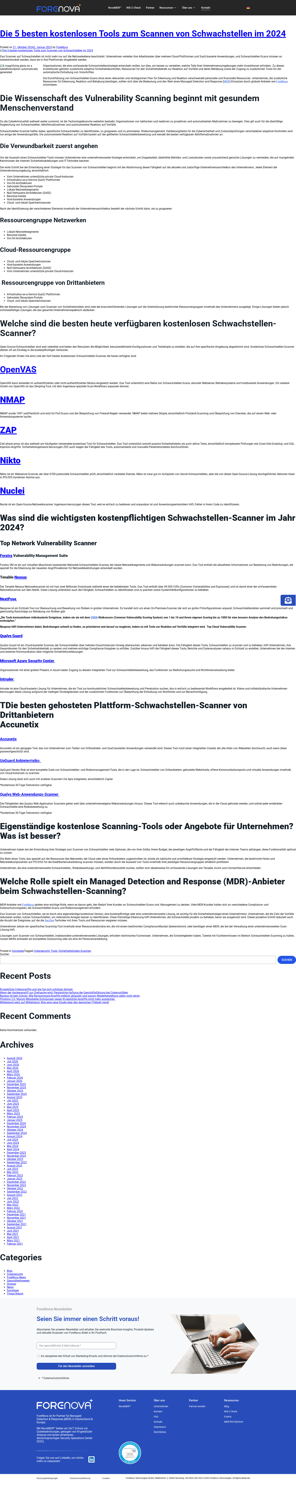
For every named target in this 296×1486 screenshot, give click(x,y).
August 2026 (14, 1058)
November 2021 (16, 1217)
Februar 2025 (15, 1116)
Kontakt (205, 7)
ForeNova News (16, 1277)
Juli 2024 (12, 1139)
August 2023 (14, 1165)
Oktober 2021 (15, 1221)
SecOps (49, 920)
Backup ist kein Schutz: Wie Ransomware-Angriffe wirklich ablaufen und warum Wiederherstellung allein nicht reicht (70, 995)
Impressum (160, 1427)
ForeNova (62, 47)
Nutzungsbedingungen (47, 1478)
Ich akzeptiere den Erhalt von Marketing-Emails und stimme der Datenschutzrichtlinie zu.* (94, 1356)
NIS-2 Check (133, 7)
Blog (9, 1270)
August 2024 (14, 1136)
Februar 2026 (15, 1077)
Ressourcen (166, 7)
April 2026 (13, 1071)
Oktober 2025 (15, 1090)
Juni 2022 (13, 1201)
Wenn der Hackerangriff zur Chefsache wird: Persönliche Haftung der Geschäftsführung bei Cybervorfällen (64, 992)
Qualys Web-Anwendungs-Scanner (29, 794)
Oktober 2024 (15, 1129)
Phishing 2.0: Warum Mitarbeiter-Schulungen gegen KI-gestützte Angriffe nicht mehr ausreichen (57, 999)
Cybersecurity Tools (45, 951)
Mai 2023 (12, 1172)
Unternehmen (161, 1406)
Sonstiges (18, 951)
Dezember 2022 (16, 1182)
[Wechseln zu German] (248, 7)
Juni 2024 (13, 1142)
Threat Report (15, 1293)
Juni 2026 (13, 1064)
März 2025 (13, 1113)
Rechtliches (160, 1432)
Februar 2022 (15, 1211)
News (10, 1287)
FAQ (156, 1416)
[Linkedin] (91, 1459)
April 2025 (13, 1110)
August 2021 (14, 1227)
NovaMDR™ (114, 7)
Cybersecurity (15, 1274)
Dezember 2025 (16, 1084)
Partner (150, 7)
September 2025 (17, 1094)
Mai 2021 (12, 1234)
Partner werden (197, 1406)
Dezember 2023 (16, 1152)
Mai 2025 (12, 1107)
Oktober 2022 (15, 1188)
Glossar (11, 1284)
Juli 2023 (12, 1169)
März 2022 (13, 1208)
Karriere (158, 1411)
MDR (227, 81)
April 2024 (13, 1149)
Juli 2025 (12, 1100)
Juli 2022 (12, 1198)
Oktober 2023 (15, 1159)
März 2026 (13, 1074)
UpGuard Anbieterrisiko (20, 760)
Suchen (4, 954)
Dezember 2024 (16, 1123)
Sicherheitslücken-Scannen (75, 951)
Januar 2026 (14, 1081)
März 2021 (13, 1240)
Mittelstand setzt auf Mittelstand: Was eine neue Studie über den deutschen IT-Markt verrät (54, 1002)
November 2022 (16, 1185)
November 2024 (16, 1126)
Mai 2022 (12, 1204)
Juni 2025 (13, 1103)
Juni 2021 (13, 1230)
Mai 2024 (12, 1146)
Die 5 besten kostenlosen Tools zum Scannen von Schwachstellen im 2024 (143, 34)
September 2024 (17, 1133)
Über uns (187, 7)
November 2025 (16, 1087)
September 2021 (17, 1224)
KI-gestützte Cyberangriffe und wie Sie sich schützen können (36, 989)
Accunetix (8, 739)
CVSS (94, 617)
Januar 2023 (14, 1178)
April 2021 (13, 1237)
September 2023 (17, 1162)
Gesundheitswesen (18, 1280)
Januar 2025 (14, 1120)
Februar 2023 (15, 1175)
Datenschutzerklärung (80, 1478)
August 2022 (14, 1195)
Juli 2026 (12, 1061)
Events (227, 1416)
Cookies (106, 1478)
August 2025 (14, 1097)
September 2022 (17, 1191)
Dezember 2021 (16, 1214)
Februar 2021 (15, 1243)
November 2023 (16, 1156)
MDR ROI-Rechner (233, 1421)
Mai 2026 (12, 1068)
